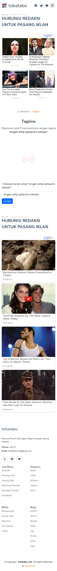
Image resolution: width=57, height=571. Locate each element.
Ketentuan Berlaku (11, 485)
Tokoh (33, 475)
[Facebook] (35, 6)
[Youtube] (46, 6)
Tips (32, 531)
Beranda (24, 111)
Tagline (35, 111)
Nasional (6, 521)
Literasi (33, 485)
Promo (33, 536)
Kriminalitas (8, 526)
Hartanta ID (30, 566)
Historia (34, 480)
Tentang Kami (8, 475)
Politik (5, 531)
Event (33, 541)
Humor (33, 516)
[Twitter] (41, 6)
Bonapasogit (8, 511)
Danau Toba (7, 516)
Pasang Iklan (8, 480)
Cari (8, 201)
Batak (33, 470)
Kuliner (33, 511)
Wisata (33, 521)
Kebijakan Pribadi (10, 490)
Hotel (32, 526)
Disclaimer (7, 495)
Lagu (32, 546)
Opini (33, 490)
